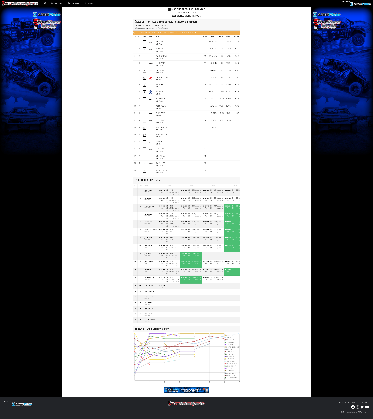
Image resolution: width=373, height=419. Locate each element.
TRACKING (74, 3)
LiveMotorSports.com (352, 412)
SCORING (58, 3)
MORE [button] (90, 3)
